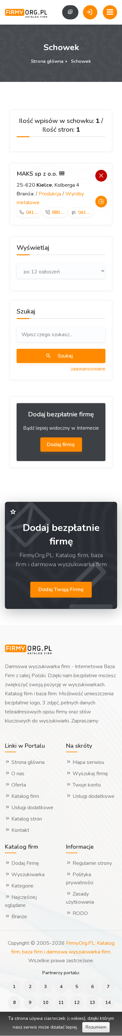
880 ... (58, 212)
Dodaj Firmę (24, 863)
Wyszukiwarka (27, 874)
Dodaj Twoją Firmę (61, 589)
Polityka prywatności (79, 878)
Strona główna (47, 61)
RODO (79, 913)
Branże (18, 916)
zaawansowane (88, 368)
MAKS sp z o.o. (38, 174)
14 (108, 1002)
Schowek (81, 61)
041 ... (32, 212)
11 (61, 1002)
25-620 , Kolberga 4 (48, 185)
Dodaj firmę (61, 444)
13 (92, 1002)
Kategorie (22, 885)
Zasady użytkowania (80, 898)
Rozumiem (96, 1027)
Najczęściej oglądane (21, 901)
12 (76, 1002)
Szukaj (64, 355)
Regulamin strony (91, 863)
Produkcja (50, 193)
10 (45, 1002)
